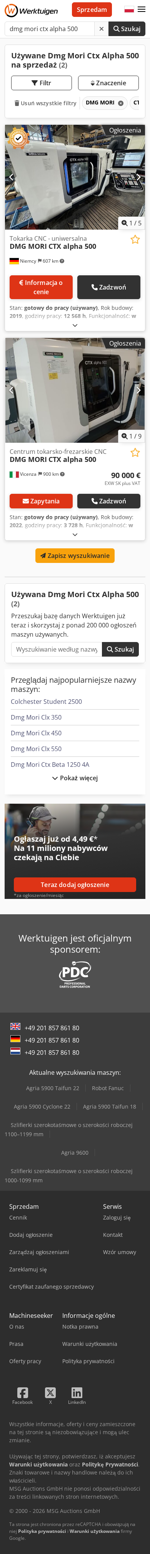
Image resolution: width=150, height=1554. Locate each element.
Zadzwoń (112, 287)
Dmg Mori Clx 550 (36, 749)
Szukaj (130, 29)
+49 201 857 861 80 (52, 1028)
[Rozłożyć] (75, 325)
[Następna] (138, 177)
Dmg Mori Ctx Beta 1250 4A (50, 764)
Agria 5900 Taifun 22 (52, 1088)
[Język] (129, 9)
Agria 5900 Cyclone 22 (42, 1106)
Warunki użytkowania (95, 1531)
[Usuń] (101, 29)
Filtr (45, 83)
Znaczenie (110, 83)
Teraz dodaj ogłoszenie (75, 884)
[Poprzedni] (12, 177)
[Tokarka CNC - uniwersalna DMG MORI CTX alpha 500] (75, 177)
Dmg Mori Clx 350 (36, 717)
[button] (141, 9)
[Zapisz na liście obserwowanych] (135, 239)
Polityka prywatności (42, 1531)
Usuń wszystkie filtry (48, 103)
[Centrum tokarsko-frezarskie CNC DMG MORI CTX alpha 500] (75, 390)
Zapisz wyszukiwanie (77, 555)
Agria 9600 (74, 1152)
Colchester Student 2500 (46, 701)
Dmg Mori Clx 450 (36, 733)
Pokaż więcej (78, 778)
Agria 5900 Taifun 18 (109, 1106)
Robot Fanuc (108, 1088)
